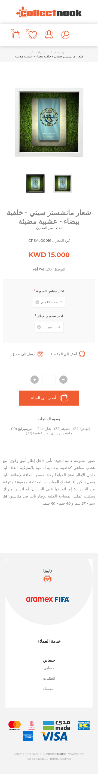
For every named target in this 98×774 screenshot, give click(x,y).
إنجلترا (85, 428)
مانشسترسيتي (61, 433)
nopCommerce (61, 763)
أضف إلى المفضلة (64, 354)
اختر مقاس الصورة (49, 291)
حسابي (49, 667)
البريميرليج (25, 428)
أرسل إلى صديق (23, 354)
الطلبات (49, 678)
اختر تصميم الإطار (49, 316)
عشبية (37, 433)
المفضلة (49, 688)
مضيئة (65, 428)
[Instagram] (47, 579)
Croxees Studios (55, 754)
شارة (47, 428)
